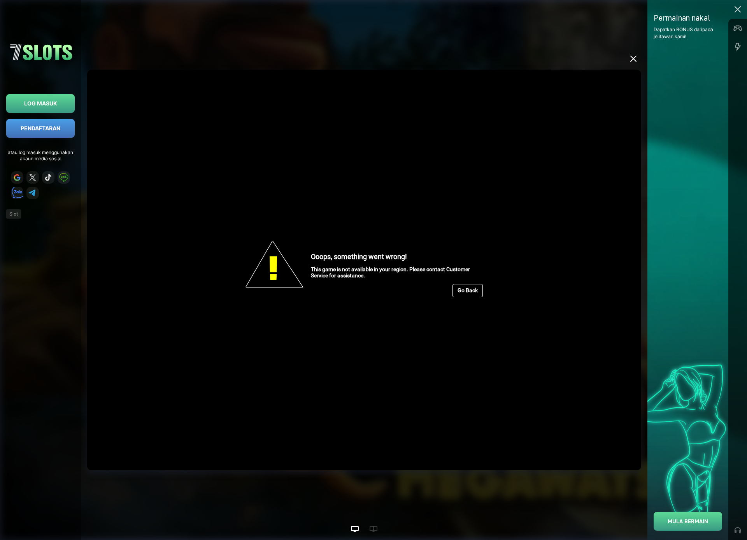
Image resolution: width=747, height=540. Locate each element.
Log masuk (40, 103)
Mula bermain (688, 521)
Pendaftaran (40, 128)
